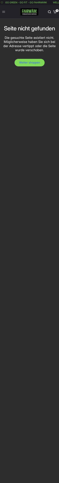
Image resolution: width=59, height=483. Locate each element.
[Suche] (49, 12)
